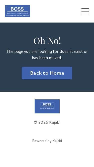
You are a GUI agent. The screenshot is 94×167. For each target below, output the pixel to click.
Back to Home (47, 73)
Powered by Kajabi (47, 140)
